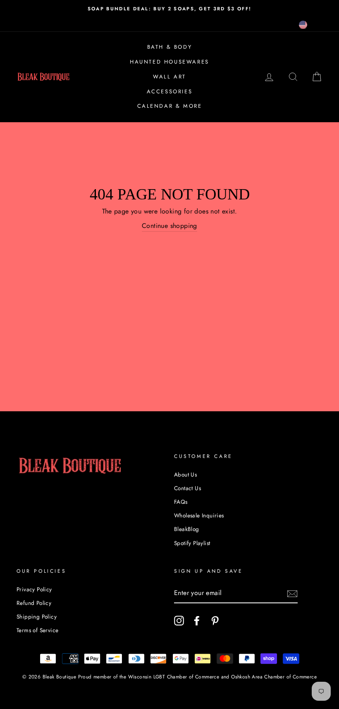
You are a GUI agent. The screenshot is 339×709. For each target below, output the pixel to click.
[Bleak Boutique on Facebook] (197, 621)
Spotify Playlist (192, 543)
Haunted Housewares (169, 62)
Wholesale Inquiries (199, 515)
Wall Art (169, 77)
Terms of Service (37, 630)
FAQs (181, 502)
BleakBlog (186, 529)
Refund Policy (34, 603)
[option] (169, 8)
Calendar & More (169, 106)
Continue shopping (169, 225)
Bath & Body (169, 47)
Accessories (170, 91)
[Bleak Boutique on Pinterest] (215, 621)
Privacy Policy (34, 589)
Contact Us (187, 488)
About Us (185, 474)
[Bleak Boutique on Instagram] (179, 621)
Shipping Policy (37, 616)
